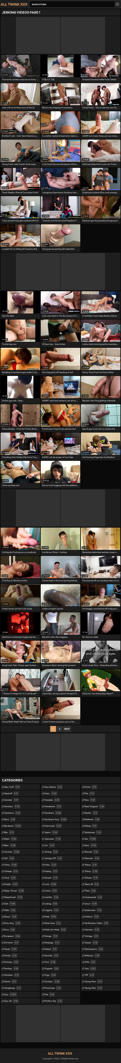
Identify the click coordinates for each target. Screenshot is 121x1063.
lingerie (51, 910)
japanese (52, 838)
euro (9, 929)
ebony (10, 916)
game (10, 981)
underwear (93, 910)
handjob (51, 799)
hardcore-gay (55, 819)
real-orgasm (94, 806)
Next (67, 729)
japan (50, 832)
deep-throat (13, 890)
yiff (89, 975)
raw (90, 799)
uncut (91, 903)
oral (49, 962)
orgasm (51, 968)
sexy (90, 845)
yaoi (90, 968)
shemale (92, 858)
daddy (10, 884)
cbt (9, 858)
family (10, 955)
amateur (11, 806)
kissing (50, 871)
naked (50, 949)
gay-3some (53, 786)
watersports (94, 949)
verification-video (96, 923)
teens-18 (91, 884)
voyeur (91, 942)
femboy (11, 968)
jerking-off (53, 858)
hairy (50, 793)
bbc (9, 832)
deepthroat (13, 897)
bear (9, 845)
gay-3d (11, 1000)
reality (91, 812)
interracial (52, 825)
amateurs (12, 812)
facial (10, 949)
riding (90, 825)
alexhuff (11, 793)
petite (90, 786)
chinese (11, 871)
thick (90, 890)
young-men (93, 988)
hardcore (52, 812)
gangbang (12, 988)
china (10, 864)
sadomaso (93, 832)
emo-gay (12, 923)
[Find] (117, 4)
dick (9, 903)
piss (89, 793)
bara (9, 819)
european (12, 936)
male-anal (52, 923)
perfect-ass (53, 1000)
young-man (93, 981)
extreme (11, 942)
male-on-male (55, 929)
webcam (92, 955)
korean (50, 877)
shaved (91, 851)
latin (50, 884)
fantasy (11, 962)
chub (9, 877)
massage (51, 942)
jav (49, 845)
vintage (91, 936)
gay (10, 994)
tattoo (91, 871)
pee (49, 994)
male (50, 916)
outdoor (51, 981)
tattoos (91, 877)
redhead (92, 819)
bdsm (10, 838)
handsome (52, 806)
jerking (50, 851)
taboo (91, 864)
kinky (50, 864)
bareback (12, 825)
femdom (11, 975)
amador (11, 799)
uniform (91, 916)
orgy (50, 975)
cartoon (11, 851)
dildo (9, 910)
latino (50, 890)
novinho (51, 955)
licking (50, 903)
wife (90, 962)
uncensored (93, 897)
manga (50, 936)
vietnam (92, 929)
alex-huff (11, 786)
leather (51, 897)
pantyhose (52, 988)
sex (90, 838)
